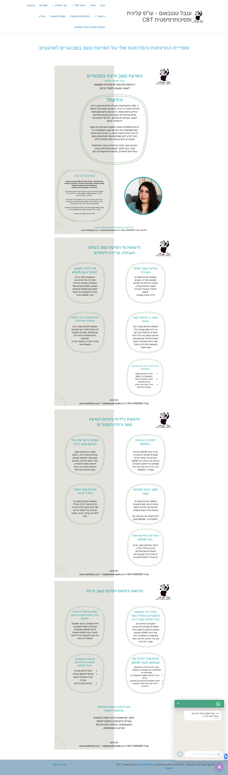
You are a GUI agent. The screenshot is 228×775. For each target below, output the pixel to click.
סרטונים (31, 5)
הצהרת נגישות (60, 764)
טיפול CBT (80, 5)
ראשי (102, 5)
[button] (73, 5)
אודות (93, 5)
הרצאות (101, 16)
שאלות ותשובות (57, 16)
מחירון (42, 16)
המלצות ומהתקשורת (80, 16)
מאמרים (43, 5)
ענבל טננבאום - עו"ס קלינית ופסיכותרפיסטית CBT (159, 16)
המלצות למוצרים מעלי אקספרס (89, 27)
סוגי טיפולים (61, 5)
